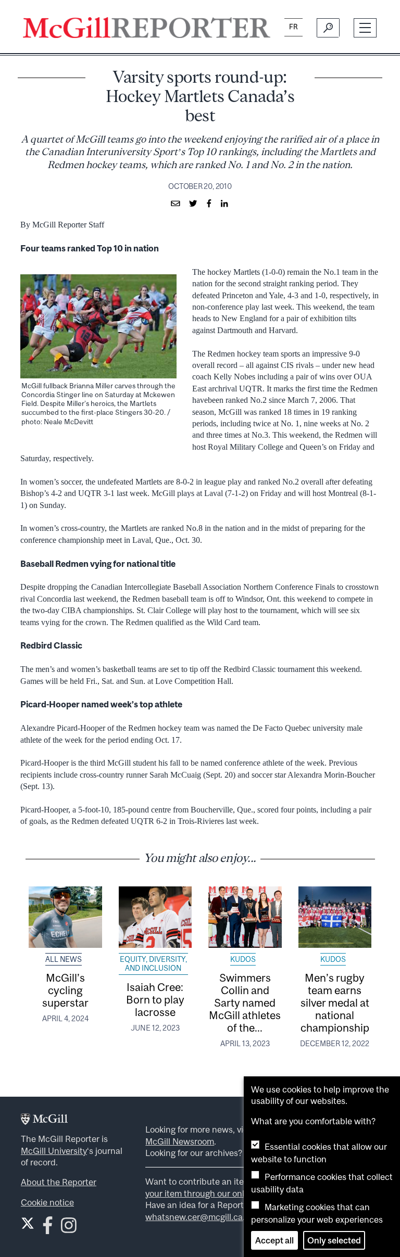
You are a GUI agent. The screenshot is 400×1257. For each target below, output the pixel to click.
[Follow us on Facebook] (48, 1228)
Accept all (274, 1240)
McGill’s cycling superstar (65, 990)
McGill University (54, 1151)
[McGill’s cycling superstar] (65, 917)
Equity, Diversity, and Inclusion (153, 964)
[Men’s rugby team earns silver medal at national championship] (335, 917)
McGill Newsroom (179, 1141)
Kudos (243, 959)
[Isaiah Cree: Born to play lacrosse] (155, 917)
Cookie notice (47, 1202)
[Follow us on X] (27, 1223)
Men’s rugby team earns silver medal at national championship (335, 1002)
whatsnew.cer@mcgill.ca (194, 1217)
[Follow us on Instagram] (69, 1228)
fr (293, 27)
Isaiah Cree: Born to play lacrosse (155, 999)
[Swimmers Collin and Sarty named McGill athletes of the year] (245, 917)
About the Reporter (58, 1182)
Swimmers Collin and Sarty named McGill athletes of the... (245, 1002)
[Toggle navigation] (365, 28)
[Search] (328, 27)
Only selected (334, 1240)
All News (63, 959)
